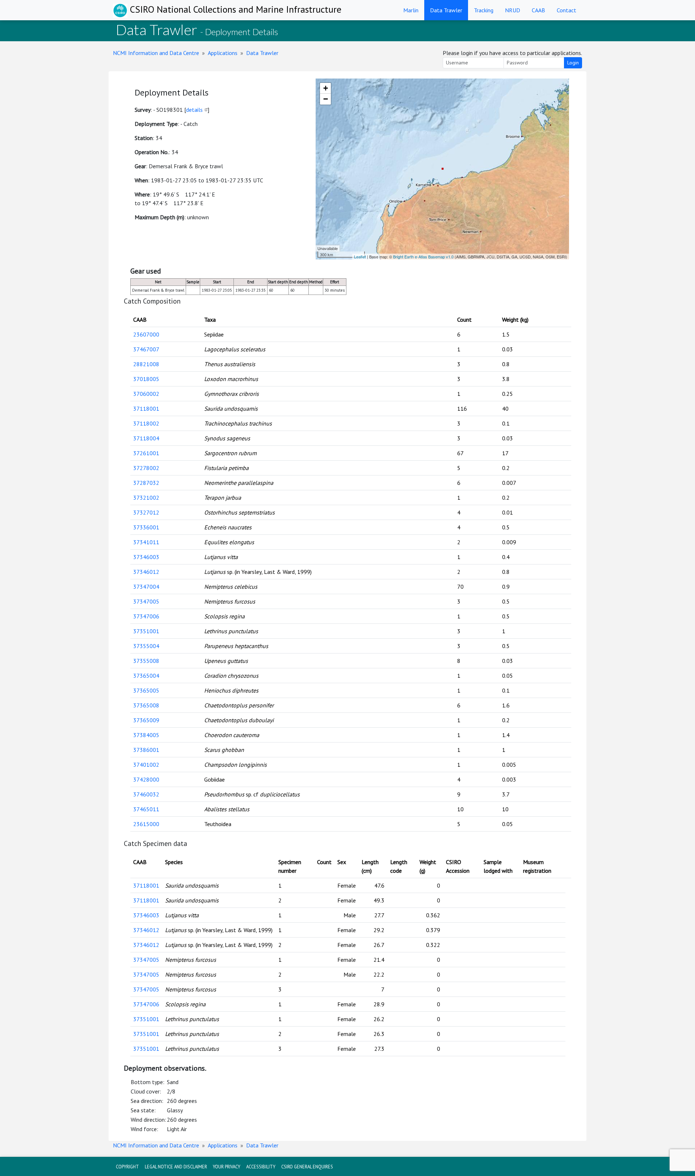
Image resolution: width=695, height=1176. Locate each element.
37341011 (146, 542)
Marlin (410, 10)
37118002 (146, 423)
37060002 (146, 393)
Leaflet (360, 256)
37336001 (146, 527)
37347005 (146, 601)
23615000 (146, 824)
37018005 (146, 378)
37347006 (146, 616)
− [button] (325, 98)
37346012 (146, 571)
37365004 (146, 675)
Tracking (483, 10)
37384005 (146, 735)
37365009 (146, 720)
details (194, 109)
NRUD (512, 10)
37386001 (146, 749)
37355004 (146, 646)
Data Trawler (446, 10)
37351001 (146, 631)
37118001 (146, 408)
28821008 (146, 364)
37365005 (146, 690)
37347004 (146, 586)
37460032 (146, 794)
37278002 (146, 467)
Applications (222, 52)
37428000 (146, 779)
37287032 (146, 482)
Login (573, 62)
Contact (566, 10)
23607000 (146, 334)
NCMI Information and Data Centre (156, 52)
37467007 (146, 349)
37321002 (146, 497)
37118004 (146, 438)
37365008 (146, 705)
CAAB (538, 10)
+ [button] (325, 88)
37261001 (146, 453)
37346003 (146, 556)
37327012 (146, 512)
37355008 (146, 660)
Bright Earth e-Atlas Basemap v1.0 (423, 256)
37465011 (146, 809)
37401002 (146, 764)
